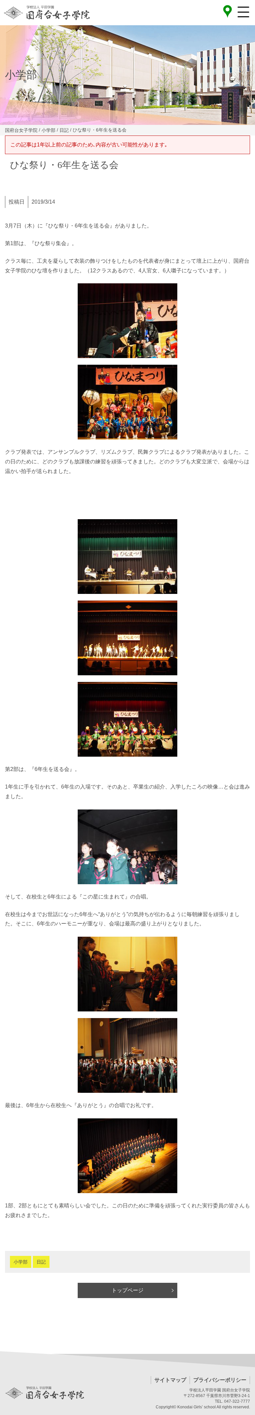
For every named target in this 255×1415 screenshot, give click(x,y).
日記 (41, 1262)
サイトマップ (170, 1380)
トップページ (127, 1290)
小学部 (21, 1262)
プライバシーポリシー (219, 1380)
